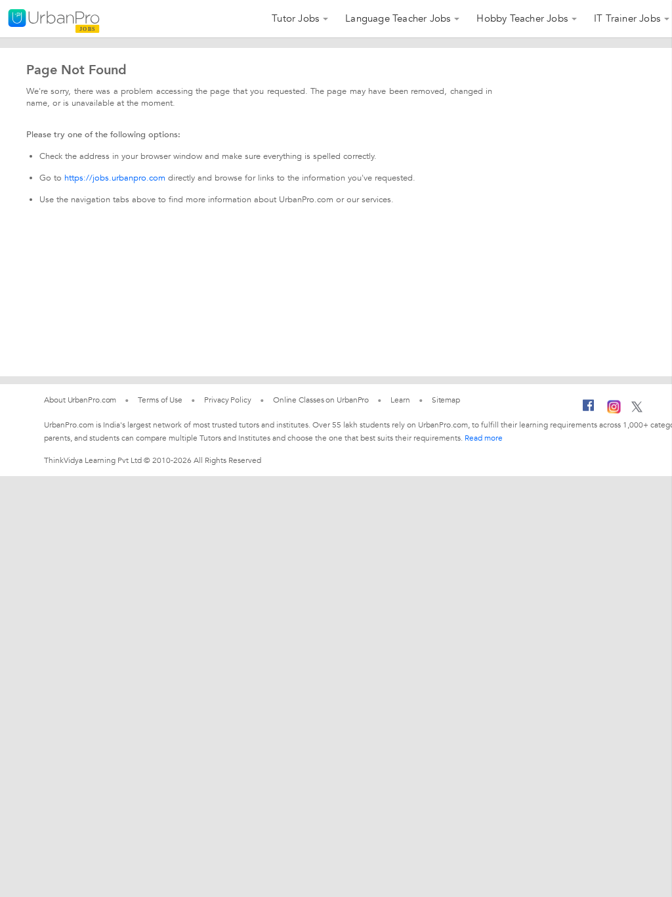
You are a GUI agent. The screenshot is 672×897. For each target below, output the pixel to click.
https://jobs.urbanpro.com (114, 178)
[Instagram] (614, 411)
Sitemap (446, 400)
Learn (400, 400)
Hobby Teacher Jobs (522, 18)
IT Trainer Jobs (627, 18)
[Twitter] (636, 410)
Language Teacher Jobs (397, 18)
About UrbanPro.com (80, 400)
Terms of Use (160, 400)
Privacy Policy (227, 400)
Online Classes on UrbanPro (321, 400)
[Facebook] (589, 410)
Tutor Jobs (295, 18)
